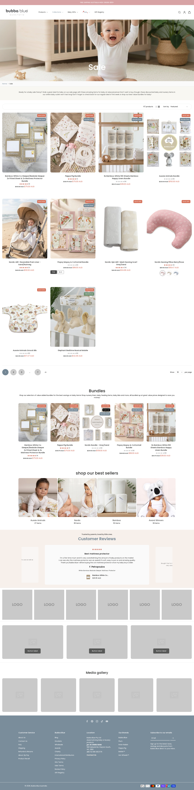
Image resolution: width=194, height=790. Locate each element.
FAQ (20, 745)
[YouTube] (106, 721)
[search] (179, 12)
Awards (57, 748)
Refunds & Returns (25, 752)
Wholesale (59, 745)
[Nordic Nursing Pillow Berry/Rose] (162, 273)
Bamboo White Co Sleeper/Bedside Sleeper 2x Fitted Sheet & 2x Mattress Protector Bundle (25, 178)
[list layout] (156, 106)
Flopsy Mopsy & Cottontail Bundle (72, 262)
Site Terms (59, 762)
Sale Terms (59, 766)
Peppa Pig (122, 748)
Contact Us (22, 741)
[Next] (45, 372)
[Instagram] (97, 721)
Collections (56, 12)
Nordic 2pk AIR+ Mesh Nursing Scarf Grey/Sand (121, 263)
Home (4, 84)
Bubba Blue (123, 738)
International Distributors (64, 755)
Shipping (21, 748)
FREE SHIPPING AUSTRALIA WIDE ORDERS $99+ (97, 2)
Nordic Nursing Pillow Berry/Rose (169, 262)
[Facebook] (87, 721)
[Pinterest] (92, 721)
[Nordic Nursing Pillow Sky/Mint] (176, 273)
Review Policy (60, 769)
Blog (56, 738)
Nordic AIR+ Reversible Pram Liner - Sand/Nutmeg (25, 263)
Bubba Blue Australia (39, 786)
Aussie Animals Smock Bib (25, 350)
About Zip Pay (23, 755)
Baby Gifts (72, 12)
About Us (21, 738)
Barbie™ (122, 752)
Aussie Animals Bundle (169, 176)
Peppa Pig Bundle (73, 176)
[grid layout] (159, 106)
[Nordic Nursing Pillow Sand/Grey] (169, 273)
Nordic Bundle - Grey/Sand (97, 445)
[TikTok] (101, 721)
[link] (17, 605)
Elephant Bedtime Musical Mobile (73, 350)
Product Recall (24, 759)
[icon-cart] (189, 12)
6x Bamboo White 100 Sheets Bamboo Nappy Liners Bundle (121, 177)
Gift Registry (99, 12)
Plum (120, 741)
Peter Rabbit (123, 745)
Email (154, 738)
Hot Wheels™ (124, 755)
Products (42, 12)
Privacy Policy (60, 759)
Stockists (58, 741)
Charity (58, 752)
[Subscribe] (173, 738)
